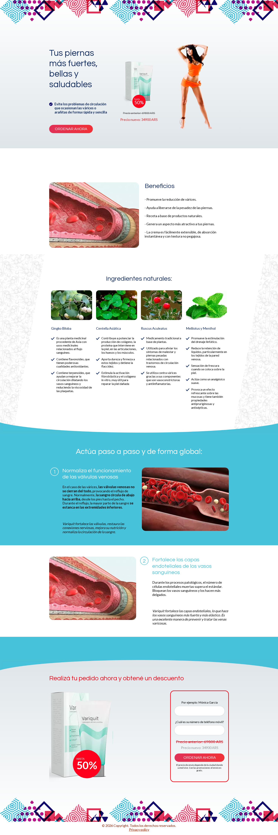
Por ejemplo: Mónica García (199, 702)
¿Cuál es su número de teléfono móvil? (199, 722)
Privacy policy (139, 829)
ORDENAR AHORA (71, 129)
